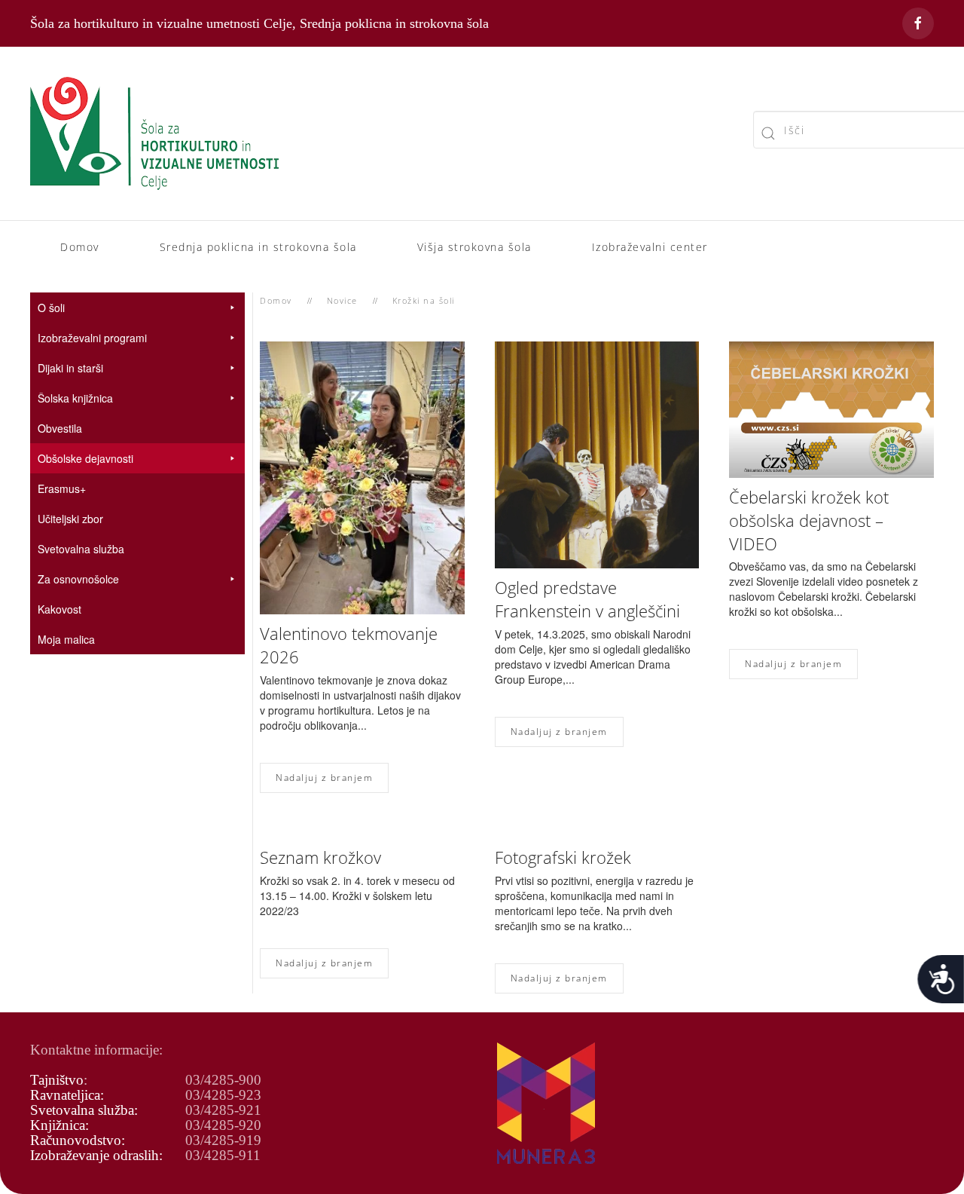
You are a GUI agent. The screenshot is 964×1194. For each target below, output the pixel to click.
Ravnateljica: (67, 1095)
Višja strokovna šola (474, 247)
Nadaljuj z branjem (324, 777)
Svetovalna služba (81, 548)
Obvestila (60, 428)
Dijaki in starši (70, 367)
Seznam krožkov (320, 857)
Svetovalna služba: (84, 1110)
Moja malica (66, 639)
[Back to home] (154, 133)
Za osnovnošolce (78, 578)
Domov (79, 247)
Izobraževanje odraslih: (96, 1155)
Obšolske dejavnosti (85, 458)
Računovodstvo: (77, 1140)
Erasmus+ (62, 488)
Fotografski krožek (563, 857)
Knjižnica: (59, 1125)
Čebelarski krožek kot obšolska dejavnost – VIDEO (809, 520)
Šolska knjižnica (75, 398)
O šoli (51, 307)
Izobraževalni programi (92, 337)
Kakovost (59, 609)
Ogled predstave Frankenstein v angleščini (587, 599)
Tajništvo (57, 1080)
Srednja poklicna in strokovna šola (258, 247)
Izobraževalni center (650, 247)
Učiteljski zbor (70, 518)
